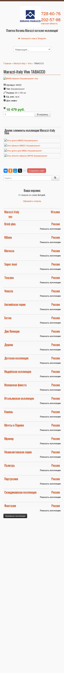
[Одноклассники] (10, 171)
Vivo (30, 63)
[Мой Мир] (15, 171)
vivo (10, 216)
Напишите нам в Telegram (33, 38)
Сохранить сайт (36, 170)
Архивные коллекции (15, 515)
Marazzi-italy (19, 63)
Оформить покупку (32, 201)
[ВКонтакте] (6, 171)
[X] (20, 171)
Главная (7, 63)
